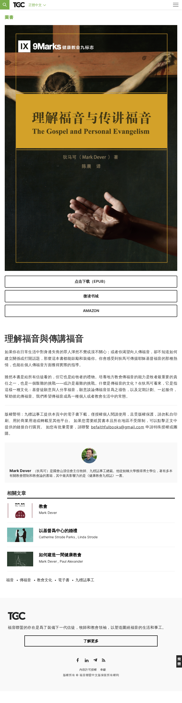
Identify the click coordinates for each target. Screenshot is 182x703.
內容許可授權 (88, 669)
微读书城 (91, 296)
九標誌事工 (84, 579)
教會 (43, 506)
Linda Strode (88, 537)
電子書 (63, 579)
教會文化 (44, 579)
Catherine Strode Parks (57, 537)
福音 (10, 579)
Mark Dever (48, 513)
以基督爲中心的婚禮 (58, 530)
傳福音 (25, 579)
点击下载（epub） (91, 281)
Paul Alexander (71, 561)
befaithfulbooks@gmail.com (117, 427)
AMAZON (91, 310)
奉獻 (103, 669)
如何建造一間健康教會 (60, 554)
